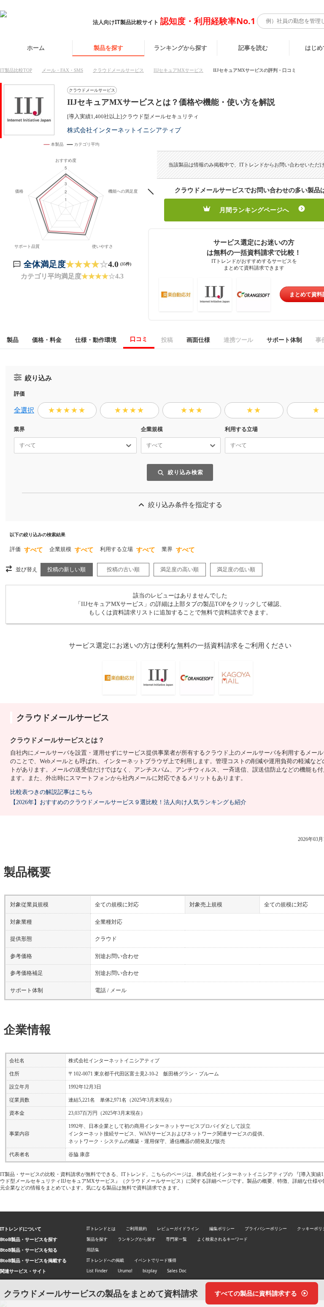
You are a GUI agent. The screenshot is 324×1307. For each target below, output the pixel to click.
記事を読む (253, 48)
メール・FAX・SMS (62, 70)
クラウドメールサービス (118, 70)
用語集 (92, 1249)
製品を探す (108, 48)
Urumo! (125, 1271)
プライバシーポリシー (266, 1228)
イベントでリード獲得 (155, 1260)
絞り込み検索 (185, 472)
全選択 (24, 410)
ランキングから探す (180, 48)
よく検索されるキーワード (222, 1239)
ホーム (36, 48)
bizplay (150, 1271)
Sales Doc (176, 1271)
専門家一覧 (176, 1239)
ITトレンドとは (101, 1228)
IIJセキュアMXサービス (178, 70)
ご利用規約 (136, 1228)
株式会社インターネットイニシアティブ (124, 130)
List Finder (97, 1271)
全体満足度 (45, 264)
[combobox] (16, 445)
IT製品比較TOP (16, 70)
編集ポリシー (222, 1228)
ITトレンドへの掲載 (105, 1260)
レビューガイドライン (178, 1228)
